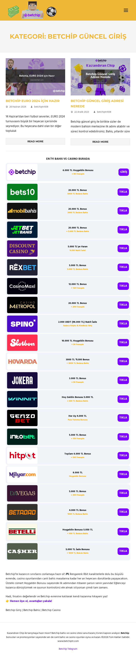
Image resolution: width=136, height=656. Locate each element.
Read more (35, 141)
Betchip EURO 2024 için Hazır (33, 101)
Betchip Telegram (68, 649)
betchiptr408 (41, 107)
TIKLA (123, 192)
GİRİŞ (123, 172)
